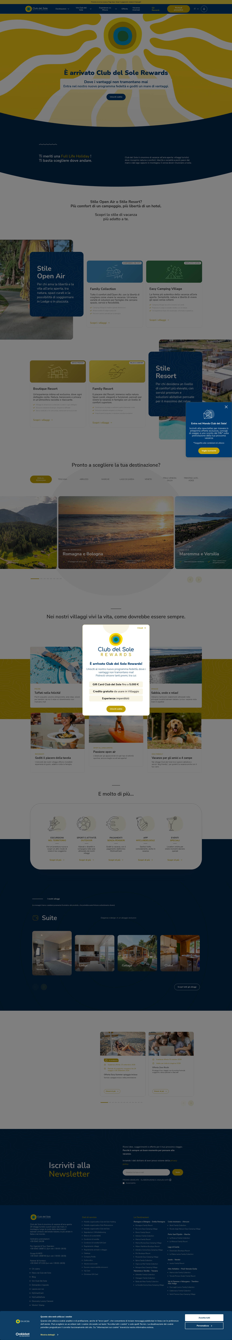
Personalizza (203, 1325)
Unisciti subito (116, 709)
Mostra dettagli (48, 1335)
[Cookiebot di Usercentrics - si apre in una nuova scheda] (23, 1335)
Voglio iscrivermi (209, 450)
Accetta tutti (204, 1318)
